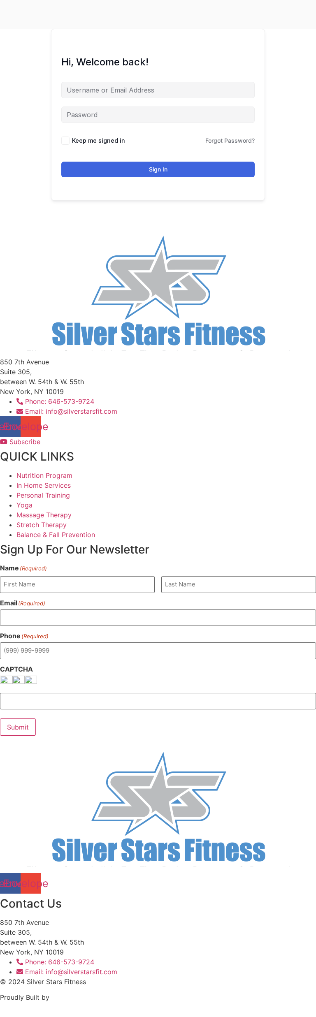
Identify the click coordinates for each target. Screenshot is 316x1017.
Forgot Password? (230, 140)
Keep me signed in (98, 140)
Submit (18, 727)
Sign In (158, 169)
